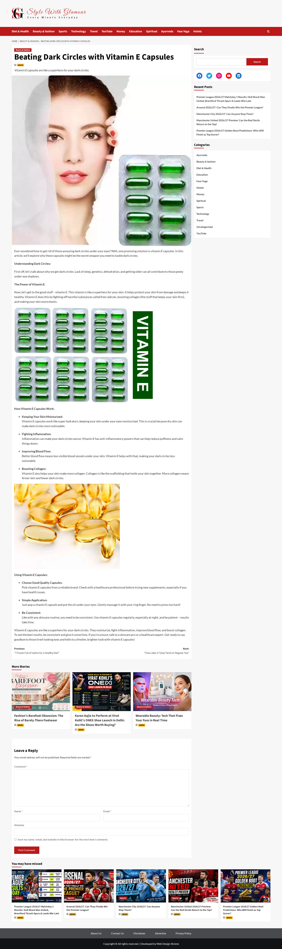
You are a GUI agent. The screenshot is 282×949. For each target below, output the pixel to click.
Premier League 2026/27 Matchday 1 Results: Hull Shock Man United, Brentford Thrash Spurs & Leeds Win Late (230, 98)
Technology (78, 31)
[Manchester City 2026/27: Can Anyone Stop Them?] (141, 885)
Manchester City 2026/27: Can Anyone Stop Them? (224, 113)
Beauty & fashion (44, 31)
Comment (20, 766)
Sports (63, 31)
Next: (166, 651)
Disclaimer (139, 933)
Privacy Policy (183, 933)
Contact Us (117, 933)
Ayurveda (167, 31)
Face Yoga (183, 31)
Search (199, 49)
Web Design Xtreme (168, 943)
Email (107, 811)
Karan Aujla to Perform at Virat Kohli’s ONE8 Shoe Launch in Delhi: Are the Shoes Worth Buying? (100, 720)
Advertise (160, 933)
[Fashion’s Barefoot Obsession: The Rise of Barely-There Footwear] (41, 691)
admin (20, 65)
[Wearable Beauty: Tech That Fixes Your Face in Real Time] (162, 691)
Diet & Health (20, 31)
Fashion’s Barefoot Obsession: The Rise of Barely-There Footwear (38, 718)
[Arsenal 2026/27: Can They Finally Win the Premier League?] (89, 885)
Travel (94, 31)
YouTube (107, 31)
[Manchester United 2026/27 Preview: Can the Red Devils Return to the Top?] (193, 885)
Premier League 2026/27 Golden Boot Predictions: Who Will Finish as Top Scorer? (230, 132)
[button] (268, 31)
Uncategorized (204, 226)
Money (121, 31)
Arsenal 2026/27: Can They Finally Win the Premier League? (229, 107)
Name (18, 811)
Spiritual (151, 31)
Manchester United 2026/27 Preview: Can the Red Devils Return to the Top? (228, 122)
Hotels (197, 31)
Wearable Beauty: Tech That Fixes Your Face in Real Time (159, 718)
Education (135, 31)
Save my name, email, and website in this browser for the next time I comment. (63, 839)
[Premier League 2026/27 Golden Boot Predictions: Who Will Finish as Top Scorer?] (245, 885)
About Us (96, 933)
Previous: (36, 651)
